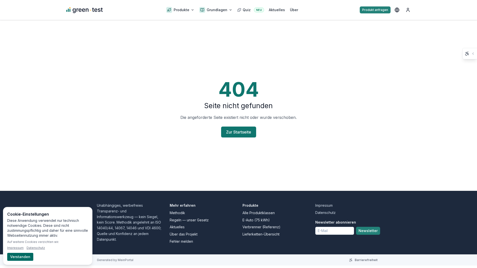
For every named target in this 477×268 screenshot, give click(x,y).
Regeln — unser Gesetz (189, 220)
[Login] (407, 9)
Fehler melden (181, 241)
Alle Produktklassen (258, 213)
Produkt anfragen (375, 10)
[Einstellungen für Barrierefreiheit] (470, 53)
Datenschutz (325, 212)
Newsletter (368, 231)
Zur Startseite (238, 132)
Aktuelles (177, 227)
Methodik (177, 213)
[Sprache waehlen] (397, 9)
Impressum (324, 205)
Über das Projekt (184, 234)
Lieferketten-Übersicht (260, 234)
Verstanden (20, 257)
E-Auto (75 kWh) (256, 220)
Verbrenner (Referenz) (261, 227)
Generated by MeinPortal (115, 260)
